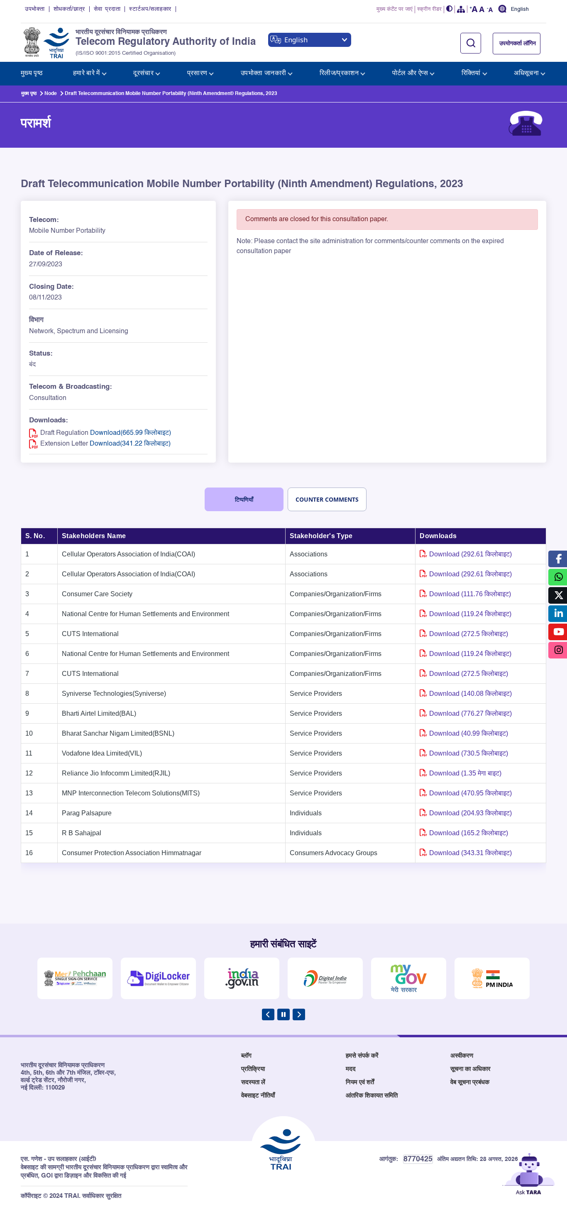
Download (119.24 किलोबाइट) (470, 613)
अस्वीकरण (461, 1056)
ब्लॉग (246, 1056)
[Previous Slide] (268, 1014)
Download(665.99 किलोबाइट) (130, 433)
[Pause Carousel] (283, 1014)
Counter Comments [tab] (327, 499)
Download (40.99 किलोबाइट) (468, 733)
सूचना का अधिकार (470, 1069)
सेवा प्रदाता (107, 9)
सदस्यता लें (253, 1082)
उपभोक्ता (35, 9)
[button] (449, 9)
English (520, 9)
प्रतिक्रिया (253, 1069)
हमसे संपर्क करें (362, 1056)
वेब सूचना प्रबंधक (469, 1082)
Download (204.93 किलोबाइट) (470, 813)
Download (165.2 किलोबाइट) (468, 832)
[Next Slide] (299, 1014)
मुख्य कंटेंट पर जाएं (394, 9)
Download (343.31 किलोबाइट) (470, 852)
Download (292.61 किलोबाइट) (470, 554)
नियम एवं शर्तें (360, 1082)
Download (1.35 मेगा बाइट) (465, 773)
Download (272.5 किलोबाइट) (468, 633)
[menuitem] (32, 73)
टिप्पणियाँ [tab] (244, 499)
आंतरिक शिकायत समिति (372, 1095)
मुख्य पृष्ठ (29, 93)
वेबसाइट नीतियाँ (258, 1095)
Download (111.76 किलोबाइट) (470, 593)
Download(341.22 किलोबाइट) (130, 444)
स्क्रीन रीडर (429, 9)
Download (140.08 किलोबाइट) (470, 693)
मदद (351, 1069)
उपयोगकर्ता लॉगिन (517, 43)
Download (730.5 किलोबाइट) (468, 753)
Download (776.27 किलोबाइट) (470, 713)
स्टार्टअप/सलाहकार (150, 9)
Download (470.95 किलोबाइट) (470, 793)
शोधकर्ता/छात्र (70, 9)
